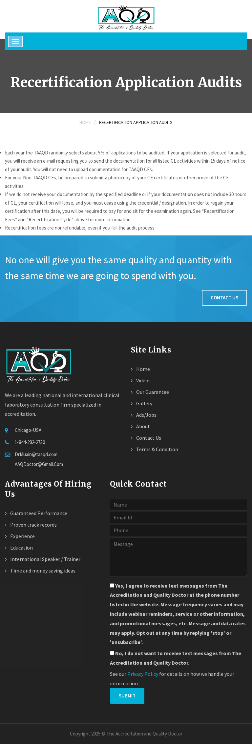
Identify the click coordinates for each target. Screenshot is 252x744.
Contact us (224, 297)
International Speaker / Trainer (44, 559)
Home (85, 122)
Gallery (143, 403)
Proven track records (33, 524)
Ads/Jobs (146, 415)
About (142, 426)
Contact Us (148, 437)
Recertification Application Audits (136, 122)
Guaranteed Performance (38, 513)
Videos (143, 380)
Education (21, 547)
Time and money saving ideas (42, 570)
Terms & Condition (156, 449)
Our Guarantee (152, 392)
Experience (22, 536)
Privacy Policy (142, 674)
